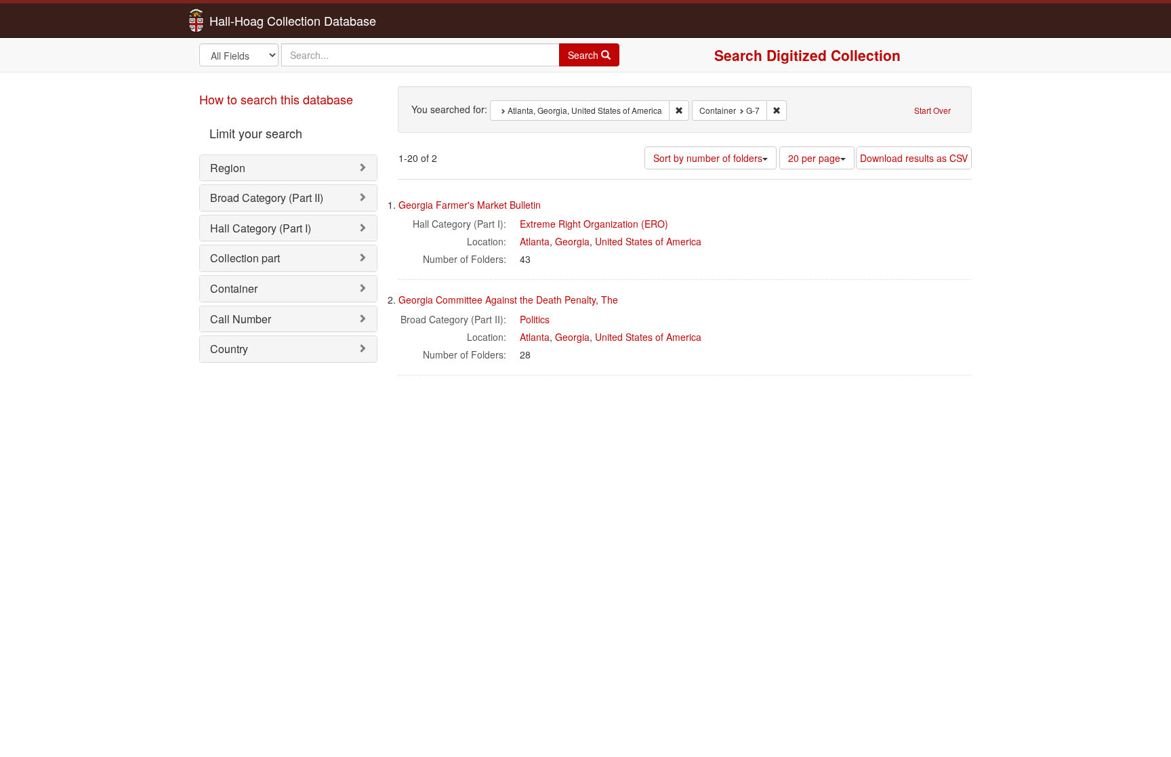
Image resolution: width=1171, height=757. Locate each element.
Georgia (572, 241)
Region (227, 168)
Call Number (240, 319)
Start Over (932, 110)
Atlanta (535, 241)
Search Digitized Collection (807, 55)
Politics (535, 319)
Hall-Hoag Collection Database (250, 20)
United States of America (648, 241)
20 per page (814, 158)
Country (229, 348)
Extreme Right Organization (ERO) (594, 223)
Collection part (245, 258)
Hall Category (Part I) (260, 228)
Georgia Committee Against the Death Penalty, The (508, 299)
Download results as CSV (914, 158)
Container (234, 288)
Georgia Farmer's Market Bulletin (469, 204)
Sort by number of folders (707, 158)
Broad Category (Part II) (266, 197)
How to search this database (276, 99)
